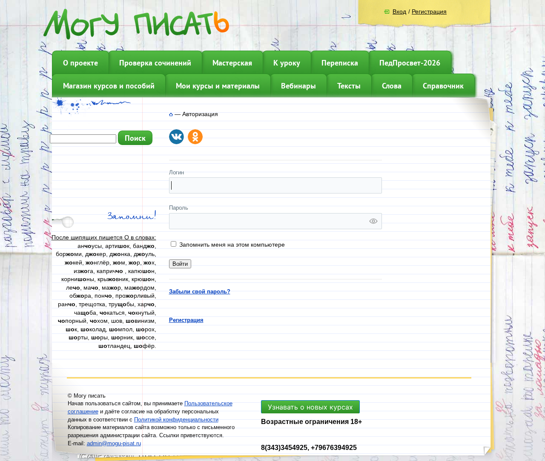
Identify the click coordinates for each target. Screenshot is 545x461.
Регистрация (429, 11)
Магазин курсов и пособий (109, 86)
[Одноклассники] (195, 136)
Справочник (443, 86)
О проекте (80, 63)
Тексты (349, 86)
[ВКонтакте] (176, 136)
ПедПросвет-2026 (409, 63)
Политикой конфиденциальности (176, 419)
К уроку (286, 63)
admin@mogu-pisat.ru (114, 443)
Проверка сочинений (155, 63)
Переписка (339, 63)
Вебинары (298, 86)
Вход (399, 11)
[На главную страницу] (171, 114)
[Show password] (373, 221)
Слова (392, 86)
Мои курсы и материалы (218, 86)
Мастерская (232, 63)
